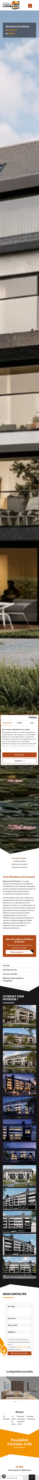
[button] (35, 5)
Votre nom (12, 1318)
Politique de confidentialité (22, 1347)
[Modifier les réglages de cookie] (4, 1476)
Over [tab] (32, 723)
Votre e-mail (12, 1325)
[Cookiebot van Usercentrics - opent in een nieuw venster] (28, 717)
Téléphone (12, 1332)
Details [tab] (19, 723)
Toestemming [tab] (6, 723)
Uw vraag (11, 1306)
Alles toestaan (19, 755)
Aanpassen (18, 761)
